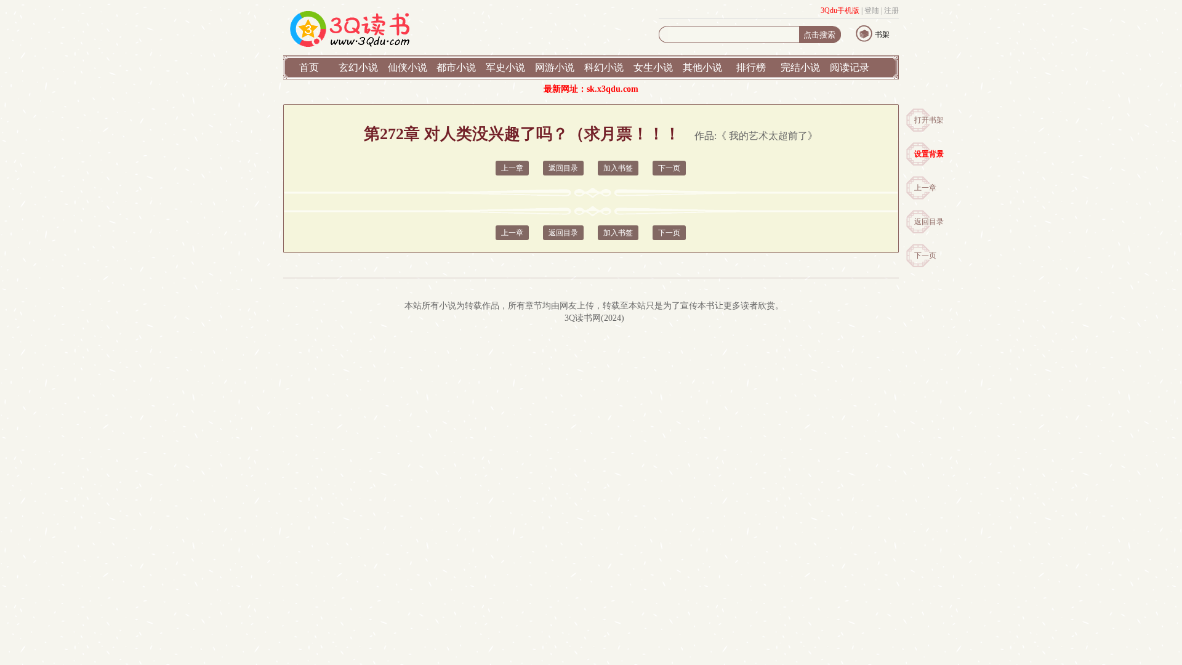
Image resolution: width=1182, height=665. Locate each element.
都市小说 (456, 67)
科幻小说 (604, 67)
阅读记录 (849, 67)
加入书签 (618, 168)
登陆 (871, 10)
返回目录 (929, 221)
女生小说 (653, 67)
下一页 (925, 255)
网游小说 (554, 67)
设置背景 (929, 154)
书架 (882, 34)
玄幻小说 (358, 67)
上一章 (925, 187)
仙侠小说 (407, 67)
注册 (891, 10)
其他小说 (702, 67)
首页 (309, 67)
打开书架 (929, 120)
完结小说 (800, 67)
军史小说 (505, 67)
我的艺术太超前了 (768, 136)
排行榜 (751, 67)
